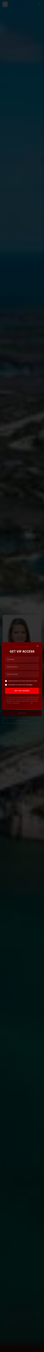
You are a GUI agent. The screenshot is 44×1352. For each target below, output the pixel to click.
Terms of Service (25, 703)
